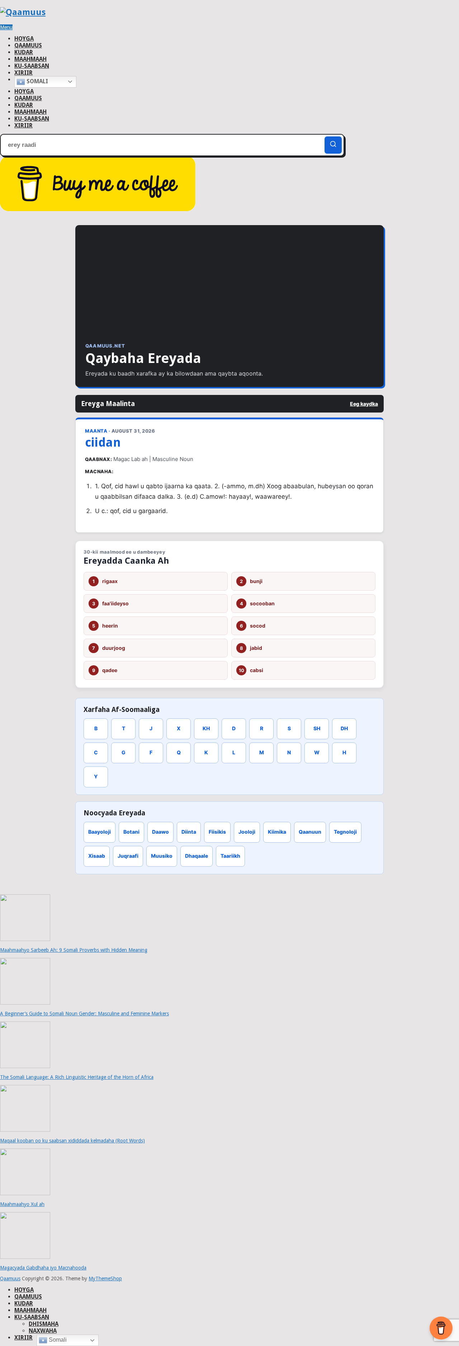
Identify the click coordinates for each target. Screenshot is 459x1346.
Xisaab (96, 856)
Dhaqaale (196, 856)
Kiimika (277, 832)
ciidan (103, 442)
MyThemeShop (105, 1278)
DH (344, 728)
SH (316, 728)
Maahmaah (30, 59)
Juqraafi (128, 856)
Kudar (23, 52)
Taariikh (230, 856)
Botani (131, 832)
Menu (6, 27)
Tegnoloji (345, 832)
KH (206, 728)
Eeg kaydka (364, 404)
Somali (36, 81)
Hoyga (24, 38)
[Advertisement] (229, 289)
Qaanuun (310, 832)
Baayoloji (99, 832)
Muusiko (161, 856)
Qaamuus (28, 45)
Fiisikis (217, 832)
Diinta (188, 832)
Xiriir (23, 72)
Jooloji (246, 832)
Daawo (160, 832)
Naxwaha (43, 1330)
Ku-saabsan (31, 65)
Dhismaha (43, 1324)
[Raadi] (333, 145)
